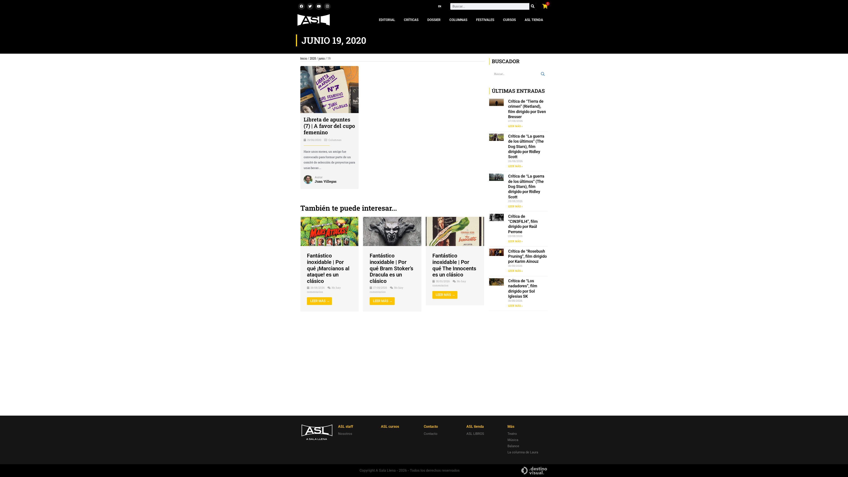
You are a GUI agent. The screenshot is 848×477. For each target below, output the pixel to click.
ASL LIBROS (475, 434)
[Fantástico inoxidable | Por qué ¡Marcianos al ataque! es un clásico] (329, 231)
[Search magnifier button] (543, 74)
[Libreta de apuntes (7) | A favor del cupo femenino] (329, 89)
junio (322, 59)
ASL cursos (390, 426)
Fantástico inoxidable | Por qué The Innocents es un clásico (454, 265)
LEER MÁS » (515, 126)
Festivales (485, 20)
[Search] (532, 6)
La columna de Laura (522, 452)
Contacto (430, 434)
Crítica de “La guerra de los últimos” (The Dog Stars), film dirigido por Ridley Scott (526, 146)
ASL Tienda (534, 20)
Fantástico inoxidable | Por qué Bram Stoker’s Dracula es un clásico (391, 268)
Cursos (509, 20)
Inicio (303, 59)
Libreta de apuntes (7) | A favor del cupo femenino (329, 126)
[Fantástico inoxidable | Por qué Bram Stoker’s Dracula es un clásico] (392, 231)
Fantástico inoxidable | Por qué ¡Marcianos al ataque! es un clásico (328, 268)
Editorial (387, 20)
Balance (513, 446)
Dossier (434, 20)
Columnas (458, 20)
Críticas (411, 20)
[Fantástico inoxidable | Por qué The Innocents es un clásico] (455, 231)
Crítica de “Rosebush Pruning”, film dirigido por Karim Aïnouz (527, 256)
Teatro (512, 434)
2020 (313, 59)
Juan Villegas (326, 181)
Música (512, 440)
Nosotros (345, 434)
